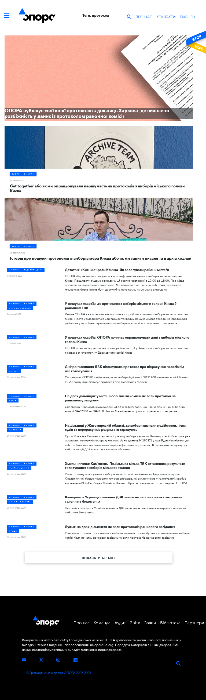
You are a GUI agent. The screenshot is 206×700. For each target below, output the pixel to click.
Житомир (15, 430)
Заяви (150, 622)
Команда (102, 622)
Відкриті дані (33, 270)
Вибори (29, 174)
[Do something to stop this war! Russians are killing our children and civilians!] (195, 42)
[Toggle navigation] (6, 15)
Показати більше (99, 558)
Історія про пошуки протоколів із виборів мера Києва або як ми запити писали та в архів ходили (101, 258)
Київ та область (20, 308)
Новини (14, 303)
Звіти (135, 622)
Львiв (13, 400)
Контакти (166, 17)
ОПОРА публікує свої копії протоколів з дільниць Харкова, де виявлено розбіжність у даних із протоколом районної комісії (87, 113)
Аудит (120, 622)
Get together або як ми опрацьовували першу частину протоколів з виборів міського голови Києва (97, 188)
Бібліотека (170, 622)
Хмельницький (19, 468)
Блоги (16, 174)
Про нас (143, 17)
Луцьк (13, 531)
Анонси (14, 270)
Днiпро (14, 371)
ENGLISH (187, 17)
